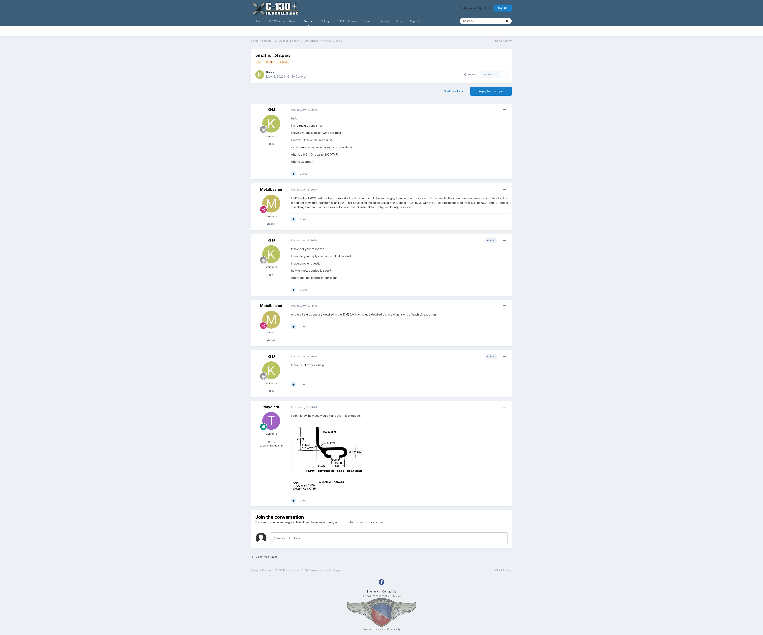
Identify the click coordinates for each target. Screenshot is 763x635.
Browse (368, 21)
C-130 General (296, 76)
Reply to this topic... (290, 538)
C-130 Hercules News (282, 21)
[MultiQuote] (293, 173)
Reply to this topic (491, 91)
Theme (372, 591)
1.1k (272, 441)
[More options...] (504, 110)
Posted (304, 109)
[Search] (507, 21)
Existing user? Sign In (474, 8)
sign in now (342, 522)
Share (470, 74)
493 (272, 224)
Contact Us (389, 591)
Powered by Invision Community (381, 629)
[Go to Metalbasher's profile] (271, 204)
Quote (303, 173)
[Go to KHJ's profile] (259, 74)
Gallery (325, 21)
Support (415, 21)
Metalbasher (271, 189)
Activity (384, 21)
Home (258, 21)
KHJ (273, 72)
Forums (308, 21)
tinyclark (271, 407)
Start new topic (454, 91)
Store (399, 21)
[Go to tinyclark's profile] (271, 421)
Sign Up (502, 8)
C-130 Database (347, 21)
